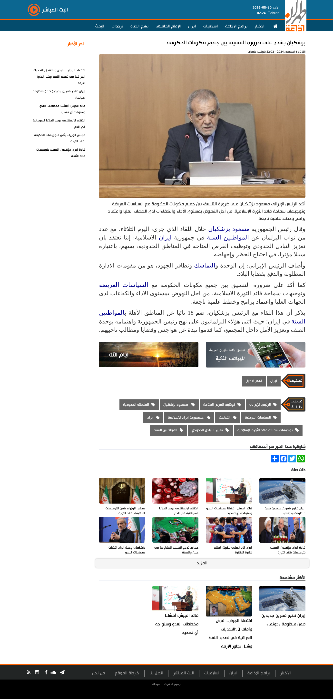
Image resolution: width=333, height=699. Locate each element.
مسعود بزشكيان (230, 229)
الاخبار (259, 26)
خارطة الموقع (127, 673)
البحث (99, 26)
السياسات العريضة (123, 285)
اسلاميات (210, 26)
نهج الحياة (139, 26)
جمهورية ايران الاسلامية (186, 417)
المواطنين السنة (228, 237)
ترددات (117, 26)
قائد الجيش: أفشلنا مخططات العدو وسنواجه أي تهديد (176, 624)
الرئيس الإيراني (260, 405)
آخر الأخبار (76, 44)
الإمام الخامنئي (168, 26)
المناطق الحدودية (136, 405)
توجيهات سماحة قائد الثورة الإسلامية (265, 430)
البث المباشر (183, 673)
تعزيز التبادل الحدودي (207, 430)
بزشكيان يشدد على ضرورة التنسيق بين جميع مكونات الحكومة (236, 42)
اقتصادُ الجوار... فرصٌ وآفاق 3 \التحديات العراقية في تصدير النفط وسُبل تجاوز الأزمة (230, 633)
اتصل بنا (156, 673)
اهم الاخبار (254, 381)
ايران (192, 26)
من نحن (98, 673)
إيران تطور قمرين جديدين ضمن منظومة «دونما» (283, 620)
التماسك (204, 265)
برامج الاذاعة (236, 26)
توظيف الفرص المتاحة (219, 405)
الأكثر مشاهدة (71, 55)
